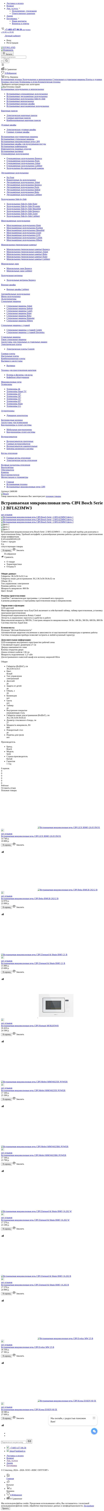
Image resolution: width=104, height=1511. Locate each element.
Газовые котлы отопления (18, 458)
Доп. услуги (12, 1460)
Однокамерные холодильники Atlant (23, 163)
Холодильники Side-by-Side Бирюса (23, 211)
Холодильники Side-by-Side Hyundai (23, 206)
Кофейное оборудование (17, 377)
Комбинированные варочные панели (23, 120)
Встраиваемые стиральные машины (17, 139)
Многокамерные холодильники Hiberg (24, 240)
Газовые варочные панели (18, 118)
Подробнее (89, 1506)
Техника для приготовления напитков (18, 370)
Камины (5, 472)
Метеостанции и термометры (14, 477)
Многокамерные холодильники (15, 221)
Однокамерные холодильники (15, 154)
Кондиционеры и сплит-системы (16, 425)
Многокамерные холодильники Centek (24, 237)
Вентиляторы (7, 467)
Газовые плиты (8, 353)
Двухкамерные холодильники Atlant (23, 182)
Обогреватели (7, 470)
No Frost (10, 177)
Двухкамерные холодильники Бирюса (24, 185)
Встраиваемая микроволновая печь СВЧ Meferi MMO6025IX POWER (33, 1090)
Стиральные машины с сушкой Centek (24, 330)
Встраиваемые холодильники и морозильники (22, 89)
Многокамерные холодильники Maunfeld (25, 230)
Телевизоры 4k (13, 389)
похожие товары (53, 496)
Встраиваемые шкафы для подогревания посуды (23, 144)
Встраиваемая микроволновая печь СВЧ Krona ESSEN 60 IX (29, 1409)
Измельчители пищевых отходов (16, 149)
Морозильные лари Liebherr (19, 271)
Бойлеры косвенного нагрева (19, 448)
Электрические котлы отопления (21, 460)
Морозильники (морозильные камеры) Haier (26, 257)
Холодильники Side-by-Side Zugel (22, 213)
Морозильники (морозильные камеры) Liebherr (28, 259)
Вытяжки (10, 365)
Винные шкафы (8, 285)
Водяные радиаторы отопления (15, 465)
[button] (2, 65)
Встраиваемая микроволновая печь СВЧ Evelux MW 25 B (27, 1347)
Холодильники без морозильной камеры (25, 168)
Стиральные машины (11, 301)
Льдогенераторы (8, 299)
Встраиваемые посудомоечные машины (19, 136)
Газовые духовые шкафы (17, 132)
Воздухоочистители (10, 475)
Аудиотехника (7, 411)
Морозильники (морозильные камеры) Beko (26, 254)
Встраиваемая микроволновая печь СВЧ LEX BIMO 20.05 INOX (31, 836)
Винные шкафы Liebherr (17, 289)
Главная (10, 482)
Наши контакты (19, 21)
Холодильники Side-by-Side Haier (21, 204)
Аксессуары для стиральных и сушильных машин (24, 342)
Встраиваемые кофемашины (14, 146)
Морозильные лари (10, 264)
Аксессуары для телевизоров (14, 422)
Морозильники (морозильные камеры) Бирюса (28, 249)
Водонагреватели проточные (19, 441)
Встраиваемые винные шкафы (20, 104)
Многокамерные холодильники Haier (23, 225)
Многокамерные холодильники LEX (23, 235)
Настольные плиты (10, 356)
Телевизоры (6, 384)
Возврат (10, 1458)
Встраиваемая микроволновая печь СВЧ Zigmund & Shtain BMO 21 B (33, 963)
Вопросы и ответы (20, 23)
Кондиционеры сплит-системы (20, 432)
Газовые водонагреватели (18, 444)
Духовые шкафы (8, 125)
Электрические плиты (11, 344)
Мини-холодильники (11, 296)
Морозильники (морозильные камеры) (19, 245)
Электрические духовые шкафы (21, 129)
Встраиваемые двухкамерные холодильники (27, 96)
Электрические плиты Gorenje (20, 349)
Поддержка (11, 1465)
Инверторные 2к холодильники (21, 180)
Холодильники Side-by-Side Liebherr (23, 216)
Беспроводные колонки (12, 420)
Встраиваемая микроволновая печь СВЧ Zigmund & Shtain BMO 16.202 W (35, 1220)
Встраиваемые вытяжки (12, 151)
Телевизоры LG (13, 406)
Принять (5, 1508)
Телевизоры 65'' (13, 401)
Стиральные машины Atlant (19, 306)
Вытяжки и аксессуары (11, 361)
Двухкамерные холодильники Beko (22, 192)
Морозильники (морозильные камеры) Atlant (27, 252)
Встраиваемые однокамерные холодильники (27, 94)
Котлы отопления (9, 453)
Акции (9, 1463)
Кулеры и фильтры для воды (19, 375)
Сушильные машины (11, 337)
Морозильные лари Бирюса (19, 268)
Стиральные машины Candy (19, 311)
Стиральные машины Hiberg (19, 320)
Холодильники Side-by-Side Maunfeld (23, 209)
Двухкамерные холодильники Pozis (22, 187)
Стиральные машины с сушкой (15, 325)
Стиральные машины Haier (19, 313)
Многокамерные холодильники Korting (24, 228)
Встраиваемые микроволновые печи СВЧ (20, 141)
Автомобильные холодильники (15, 294)
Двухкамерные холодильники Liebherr (24, 194)
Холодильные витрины (12, 275)
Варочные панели (9, 111)
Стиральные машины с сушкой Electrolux (25, 332)
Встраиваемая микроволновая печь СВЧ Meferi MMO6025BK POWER (33, 1155)
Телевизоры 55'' (13, 399)
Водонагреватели (9, 436)
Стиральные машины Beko (18, 316)
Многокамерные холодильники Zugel (23, 233)
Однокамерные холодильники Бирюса (24, 158)
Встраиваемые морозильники (20, 101)
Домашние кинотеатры (17, 415)
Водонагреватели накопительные (21, 446)
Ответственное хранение (23, 13)
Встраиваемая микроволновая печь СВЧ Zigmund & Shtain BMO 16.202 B (35, 1285)
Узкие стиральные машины (13, 339)
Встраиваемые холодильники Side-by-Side (25, 99)
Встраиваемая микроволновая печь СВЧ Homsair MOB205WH (30, 1025)
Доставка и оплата (15, 1456)
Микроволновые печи (11, 382)
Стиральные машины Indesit (19, 308)
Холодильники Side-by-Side (14, 199)
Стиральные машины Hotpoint (20, 318)
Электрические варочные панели (21, 115)
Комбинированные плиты (13, 358)
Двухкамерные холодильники (15, 173)
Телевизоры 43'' (13, 394)
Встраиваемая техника (16, 484)
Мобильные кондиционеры (19, 429)
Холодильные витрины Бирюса (21, 280)
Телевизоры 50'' (13, 396)
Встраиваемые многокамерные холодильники (27, 106)
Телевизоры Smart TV (16, 391)
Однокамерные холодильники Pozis (23, 161)
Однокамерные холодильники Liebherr (24, 166)
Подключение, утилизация (24, 11)
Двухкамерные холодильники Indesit (23, 190)
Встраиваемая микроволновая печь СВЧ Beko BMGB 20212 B (29, 898)
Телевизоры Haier (14, 404)
